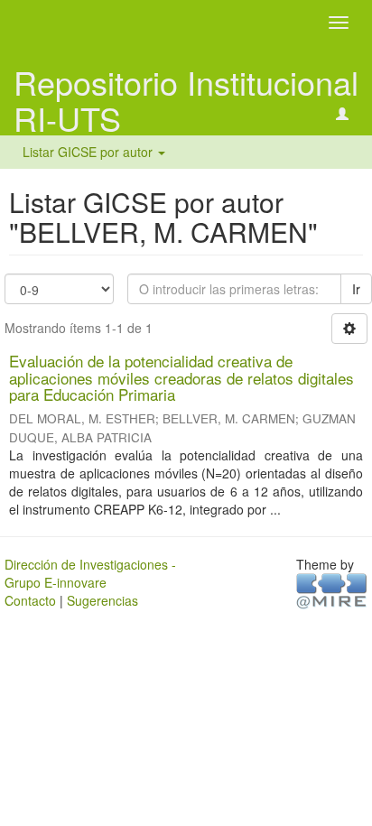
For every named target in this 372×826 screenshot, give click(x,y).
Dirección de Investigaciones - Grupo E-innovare (90, 573)
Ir (356, 289)
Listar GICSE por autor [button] (89, 152)
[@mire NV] (331, 589)
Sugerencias (102, 600)
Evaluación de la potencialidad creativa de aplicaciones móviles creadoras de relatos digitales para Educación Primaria (181, 377)
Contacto (30, 600)
